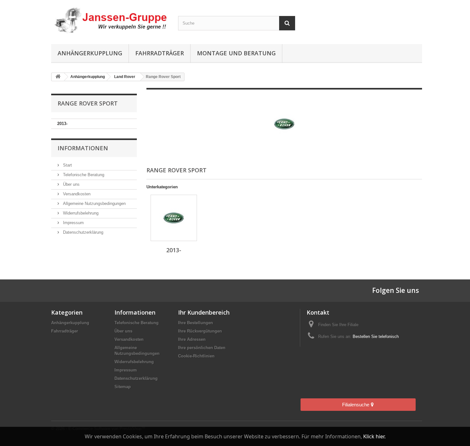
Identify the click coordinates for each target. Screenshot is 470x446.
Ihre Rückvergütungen (200, 331)
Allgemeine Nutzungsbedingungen (94, 203)
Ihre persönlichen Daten (201, 347)
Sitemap (122, 386)
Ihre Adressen (192, 339)
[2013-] (174, 218)
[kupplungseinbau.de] (109, 20)
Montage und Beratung (236, 53)
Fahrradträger (159, 53)
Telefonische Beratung (83, 174)
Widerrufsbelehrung (80, 213)
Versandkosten (76, 194)
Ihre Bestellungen (195, 322)
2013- (62, 123)
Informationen (83, 148)
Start (67, 165)
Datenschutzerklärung (82, 232)
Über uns (71, 184)
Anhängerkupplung (90, 53)
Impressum (73, 222)
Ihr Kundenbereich (204, 312)
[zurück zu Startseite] (58, 77)
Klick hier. (374, 436)
